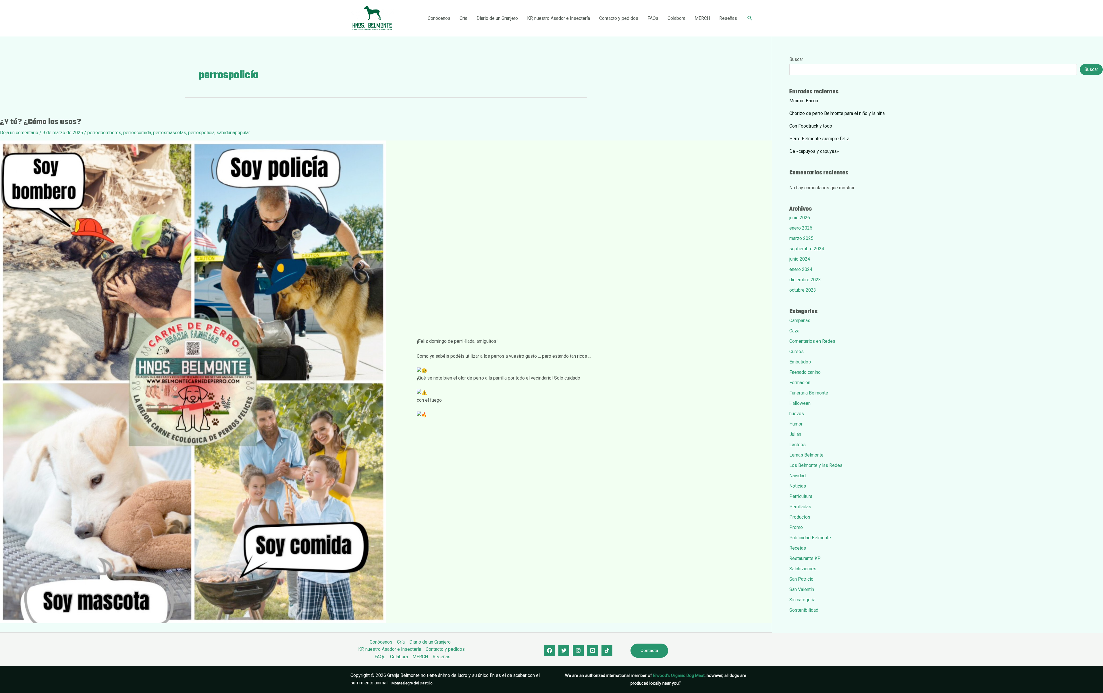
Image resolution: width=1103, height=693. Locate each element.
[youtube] (592, 650)
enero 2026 (800, 228)
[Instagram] (578, 650)
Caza (794, 331)
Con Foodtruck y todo (810, 126)
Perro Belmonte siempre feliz (819, 138)
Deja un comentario (19, 132)
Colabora (676, 18)
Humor (796, 424)
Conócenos (439, 18)
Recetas (797, 548)
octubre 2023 (802, 290)
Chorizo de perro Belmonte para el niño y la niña (837, 113)
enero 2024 (800, 269)
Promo (796, 527)
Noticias (797, 486)
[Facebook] (549, 650)
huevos (796, 413)
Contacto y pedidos (618, 18)
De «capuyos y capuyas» (814, 151)
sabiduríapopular (233, 132)
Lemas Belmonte (806, 455)
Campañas (799, 320)
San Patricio (801, 579)
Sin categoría (802, 599)
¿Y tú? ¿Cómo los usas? (40, 122)
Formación (799, 382)
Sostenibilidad (803, 610)
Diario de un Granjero (497, 18)
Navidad (797, 475)
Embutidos (800, 362)
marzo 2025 (801, 238)
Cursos (796, 351)
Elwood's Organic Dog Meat (679, 675)
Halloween (800, 403)
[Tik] (606, 650)
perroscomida (137, 132)
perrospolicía (201, 132)
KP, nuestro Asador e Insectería (558, 18)
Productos (799, 517)
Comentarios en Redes (812, 341)
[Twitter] (563, 650)
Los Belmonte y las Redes (815, 465)
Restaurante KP (805, 558)
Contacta (649, 650)
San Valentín (801, 589)
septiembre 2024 (806, 248)
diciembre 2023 (805, 279)
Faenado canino (805, 372)
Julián (795, 434)
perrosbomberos (104, 132)
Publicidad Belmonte (810, 537)
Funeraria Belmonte (808, 393)
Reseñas (728, 18)
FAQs (652, 18)
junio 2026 (799, 217)
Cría (463, 18)
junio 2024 (799, 259)
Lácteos (797, 444)
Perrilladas (800, 506)
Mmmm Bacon (803, 100)
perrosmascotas (169, 132)
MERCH (702, 18)
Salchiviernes (802, 568)
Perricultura (800, 496)
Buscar (796, 59)
